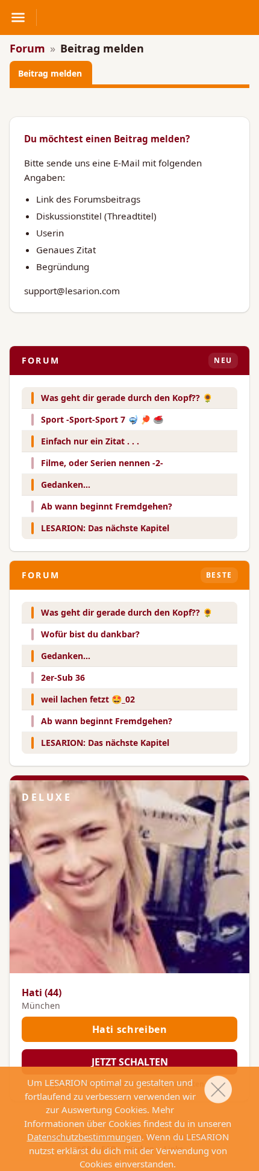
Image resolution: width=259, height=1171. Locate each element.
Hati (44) (41, 992)
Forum (27, 48)
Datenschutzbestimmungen (84, 1137)
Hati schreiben (129, 1029)
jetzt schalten (130, 1061)
